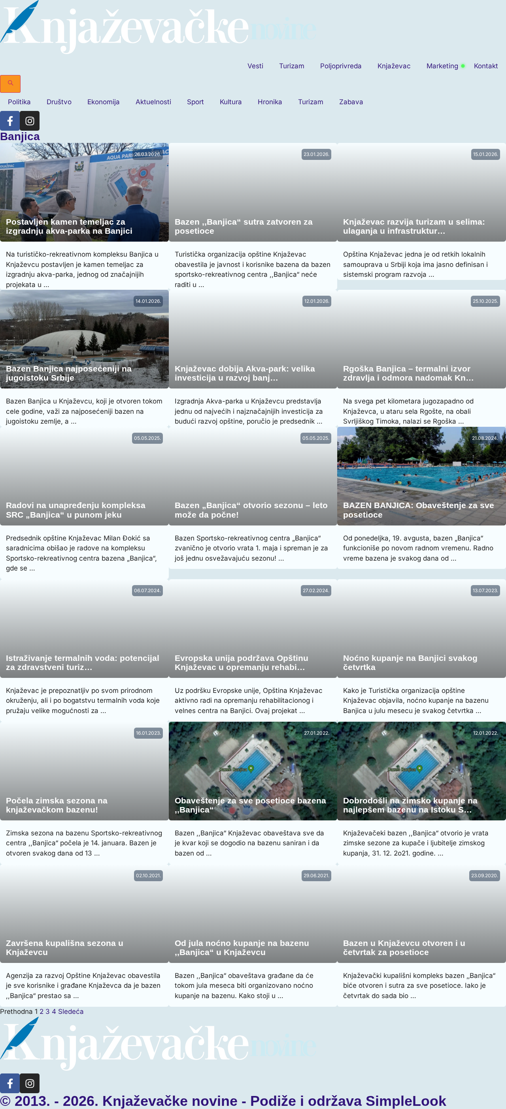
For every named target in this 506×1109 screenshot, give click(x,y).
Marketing (442, 66)
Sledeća (71, 1011)
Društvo (59, 102)
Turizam (291, 66)
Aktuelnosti (153, 102)
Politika (19, 102)
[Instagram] (30, 121)
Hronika (270, 102)
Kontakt (486, 66)
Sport (195, 102)
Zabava (351, 102)
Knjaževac (394, 66)
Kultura (231, 102)
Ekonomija (103, 102)
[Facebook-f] (10, 121)
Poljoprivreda (341, 66)
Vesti (255, 66)
